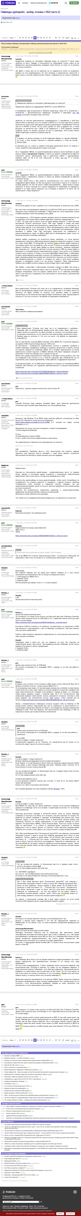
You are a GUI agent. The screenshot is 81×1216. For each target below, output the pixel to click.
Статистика (40, 1206)
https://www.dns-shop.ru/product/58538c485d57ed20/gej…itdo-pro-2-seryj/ (42, 373)
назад (11, 38)
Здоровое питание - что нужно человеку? (16, 1058)
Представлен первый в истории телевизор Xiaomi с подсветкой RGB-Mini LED (28, 1141)
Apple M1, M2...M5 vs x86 (11, 1065)
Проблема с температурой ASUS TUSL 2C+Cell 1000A (19, 1175)
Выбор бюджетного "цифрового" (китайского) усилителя (21, 1070)
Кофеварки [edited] (10, 1161)
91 (47, 38)
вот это (64, 158)
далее (67, 38)
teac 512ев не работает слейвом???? (15, 1168)
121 (59, 38)
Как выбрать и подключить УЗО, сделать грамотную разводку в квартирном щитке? (29, 1063)
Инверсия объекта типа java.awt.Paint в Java (17, 1163)
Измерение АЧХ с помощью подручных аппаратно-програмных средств (25, 1074)
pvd (11, 22)
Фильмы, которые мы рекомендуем (15, 1088)
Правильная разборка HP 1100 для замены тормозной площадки (23, 1170)
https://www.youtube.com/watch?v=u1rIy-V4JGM (33, 422)
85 (29, 38)
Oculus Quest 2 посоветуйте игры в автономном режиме (23, 1109)
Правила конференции (21, 1206)
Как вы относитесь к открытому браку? (15, 1067)
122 (63, 38)
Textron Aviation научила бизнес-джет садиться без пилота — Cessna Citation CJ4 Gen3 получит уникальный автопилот (40, 1133)
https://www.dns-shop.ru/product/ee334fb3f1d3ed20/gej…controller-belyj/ (41, 622)
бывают (57, 789)
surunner (20, 280)
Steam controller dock (12, 1113)
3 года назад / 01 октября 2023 (26, 285)
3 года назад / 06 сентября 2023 (27, 56)
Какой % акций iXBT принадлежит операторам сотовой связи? (23, 1156)
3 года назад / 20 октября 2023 (26, 545)
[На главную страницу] (8, 3)
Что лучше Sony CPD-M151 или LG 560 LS (16, 1165)
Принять (60, 1214)
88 (38, 38)
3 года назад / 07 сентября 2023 (27, 200)
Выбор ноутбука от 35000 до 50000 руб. (16, 1093)
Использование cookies (10, 1208)
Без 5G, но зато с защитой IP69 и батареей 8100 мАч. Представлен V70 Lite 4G (28, 1135)
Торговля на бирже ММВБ (12, 1056)
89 (41, 38)
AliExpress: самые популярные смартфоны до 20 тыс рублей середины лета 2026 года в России (33, 1144)
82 (20, 38)
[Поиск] (66, 3)
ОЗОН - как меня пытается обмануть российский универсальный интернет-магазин (29, 1095)
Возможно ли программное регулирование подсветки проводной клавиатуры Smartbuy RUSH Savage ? (37, 1118)
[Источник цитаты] (30, 179)
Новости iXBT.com (7, 1121)
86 (32, 38)
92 (50, 38)
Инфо (77, 56)
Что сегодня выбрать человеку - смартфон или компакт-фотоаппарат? (25, 1100)
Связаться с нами (8, 1206)
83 (23, 38)
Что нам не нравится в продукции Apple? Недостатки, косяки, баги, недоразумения (29, 1097)
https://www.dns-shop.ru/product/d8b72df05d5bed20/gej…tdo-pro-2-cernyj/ (48, 700)
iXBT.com (6, 1211)
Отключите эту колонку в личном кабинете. (15, 1181)
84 (26, 38)
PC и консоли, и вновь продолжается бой (16, 1086)
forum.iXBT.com (42, 1211)
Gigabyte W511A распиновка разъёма (17, 1115)
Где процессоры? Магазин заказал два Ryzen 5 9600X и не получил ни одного (28, 1124)
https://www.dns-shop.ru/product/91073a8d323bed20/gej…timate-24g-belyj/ (42, 372)
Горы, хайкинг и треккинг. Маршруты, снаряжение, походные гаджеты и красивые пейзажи (33, 1106)
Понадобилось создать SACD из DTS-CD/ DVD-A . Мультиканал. (22, 1079)
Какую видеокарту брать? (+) (12, 1158)
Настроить (70, 1214)
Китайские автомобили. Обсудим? (14, 1081)
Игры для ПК (4, 9)
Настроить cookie (23, 1208)
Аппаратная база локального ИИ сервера (16, 1090)
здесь (18, 18)
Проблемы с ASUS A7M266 (11, 1172)
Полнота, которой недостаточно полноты (18, 1111)
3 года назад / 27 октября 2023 (26, 798)
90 (44, 38)
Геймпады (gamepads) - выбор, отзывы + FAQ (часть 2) (30, 12)
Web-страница (5, 294)
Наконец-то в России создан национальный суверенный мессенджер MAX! (26, 1060)
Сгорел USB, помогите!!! (11, 1177)
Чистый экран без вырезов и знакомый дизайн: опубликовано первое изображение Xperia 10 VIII (34, 1130)
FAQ (35, 1206)
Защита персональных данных (38, 1208)
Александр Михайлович (25, 378)
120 (56, 38)
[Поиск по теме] (75, 38)
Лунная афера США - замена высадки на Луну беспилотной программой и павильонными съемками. (34, 1072)
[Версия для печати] (72, 38)
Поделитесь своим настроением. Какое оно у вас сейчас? (21, 1076)
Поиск (31, 1206)
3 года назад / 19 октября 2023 (26, 415)
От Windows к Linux (10, 1083)
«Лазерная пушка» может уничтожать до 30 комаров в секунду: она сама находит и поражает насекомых (36, 1146)
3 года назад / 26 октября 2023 (26, 567)
